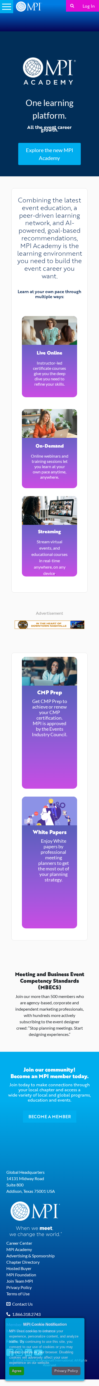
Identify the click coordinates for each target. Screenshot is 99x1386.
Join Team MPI (19, 1280)
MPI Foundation (21, 1274)
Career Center (19, 1243)
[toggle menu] (6, 6)
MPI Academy (19, 1249)
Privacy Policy (19, 1287)
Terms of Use (18, 1293)
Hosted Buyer (18, 1268)
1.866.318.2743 (26, 1314)
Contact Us (22, 1303)
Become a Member (50, 1116)
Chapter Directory (23, 1261)
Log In (89, 6)
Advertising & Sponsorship (30, 1255)
